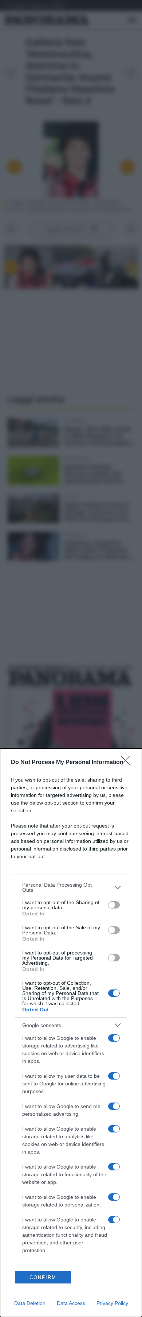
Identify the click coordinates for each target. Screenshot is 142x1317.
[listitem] (71, 887)
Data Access (71, 1303)
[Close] (128, 763)
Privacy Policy (112, 1303)
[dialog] (71, 1032)
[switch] (114, 905)
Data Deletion (30, 1303)
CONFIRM (42, 1277)
